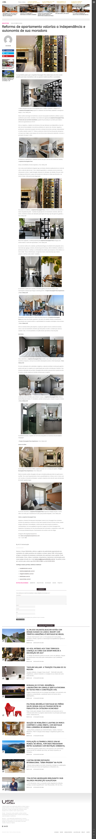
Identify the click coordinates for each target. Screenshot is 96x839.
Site (17, 612)
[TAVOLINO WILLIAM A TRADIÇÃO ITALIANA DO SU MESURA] (13, 679)
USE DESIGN (56, 832)
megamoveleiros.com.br (27, 574)
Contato (88, 832)
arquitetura (40, 582)
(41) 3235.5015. (50, 561)
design (54, 582)
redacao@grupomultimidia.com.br (45, 559)
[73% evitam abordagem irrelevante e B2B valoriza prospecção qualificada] (13, 790)
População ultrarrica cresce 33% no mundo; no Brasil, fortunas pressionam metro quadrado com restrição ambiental (46, 744)
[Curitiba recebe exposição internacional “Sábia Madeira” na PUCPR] (13, 772)
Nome (17, 605)
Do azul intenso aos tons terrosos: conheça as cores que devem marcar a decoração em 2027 (44, 651)
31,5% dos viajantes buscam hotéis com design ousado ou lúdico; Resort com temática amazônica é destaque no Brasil (45, 632)
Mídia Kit (83, 832)
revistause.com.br (25, 576)
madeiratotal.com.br (26, 568)
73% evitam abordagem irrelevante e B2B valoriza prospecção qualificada (45, 779)
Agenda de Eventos (68, 832)
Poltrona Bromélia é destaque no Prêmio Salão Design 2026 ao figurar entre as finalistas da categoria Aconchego (45, 706)
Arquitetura (5, 23)
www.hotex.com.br (25, 579)
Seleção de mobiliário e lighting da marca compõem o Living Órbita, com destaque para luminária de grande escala (45, 725)
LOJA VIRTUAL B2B (76, 832)
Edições (61, 832)
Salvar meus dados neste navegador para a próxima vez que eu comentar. (30, 617)
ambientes (32, 582)
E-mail (17, 608)
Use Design (8, 45)
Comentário (18, 595)
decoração (48, 582)
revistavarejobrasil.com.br (27, 571)
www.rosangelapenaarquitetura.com (30, 535)
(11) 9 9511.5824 (38, 561)
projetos (60, 582)
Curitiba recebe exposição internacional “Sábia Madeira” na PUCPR (44, 761)
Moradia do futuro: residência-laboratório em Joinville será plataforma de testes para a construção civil (46, 687)
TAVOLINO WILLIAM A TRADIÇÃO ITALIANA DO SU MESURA (46, 668)
